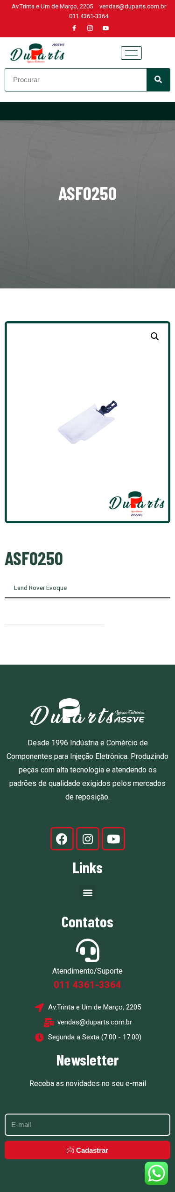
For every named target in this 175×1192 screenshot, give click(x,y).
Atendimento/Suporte (87, 971)
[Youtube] (106, 28)
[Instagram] (90, 28)
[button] (155, 336)
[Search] (158, 80)
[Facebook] (74, 28)
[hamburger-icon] (131, 53)
